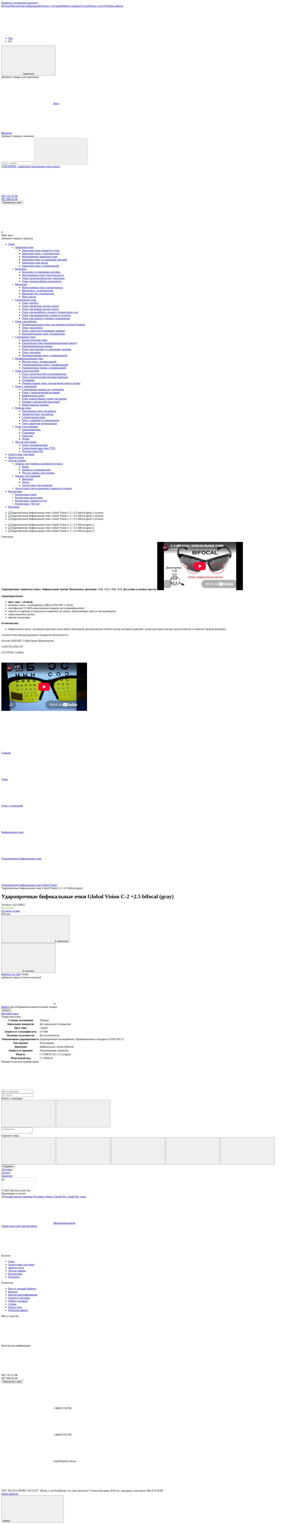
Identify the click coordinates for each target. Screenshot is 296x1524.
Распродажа (15, 491)
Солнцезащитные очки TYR (38, 448)
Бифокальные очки (33, 395)
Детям (25, 438)
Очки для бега (30, 302)
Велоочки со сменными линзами (41, 272)
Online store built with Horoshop (19, 1226)
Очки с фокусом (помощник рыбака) (43, 330)
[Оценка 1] (28, 1151)
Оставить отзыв (10, 910)
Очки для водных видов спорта (40, 306)
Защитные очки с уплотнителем (40, 253)
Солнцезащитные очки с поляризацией (45, 364)
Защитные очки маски (35, 262)
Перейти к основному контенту (19, 2)
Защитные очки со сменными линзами (44, 259)
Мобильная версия (64, 1223)
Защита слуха (16, 457)
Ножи (25, 466)
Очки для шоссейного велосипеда (42, 281)
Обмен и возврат (71, 5)
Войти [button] (5, 1006)
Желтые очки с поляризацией (39, 361)
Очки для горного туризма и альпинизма (46, 318)
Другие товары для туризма (38, 472)
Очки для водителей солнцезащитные (44, 374)
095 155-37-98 (9, 195)
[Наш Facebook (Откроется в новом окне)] (27, 32)
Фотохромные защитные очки (39, 256)
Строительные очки (33, 417)
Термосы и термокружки (36, 469)
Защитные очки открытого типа (40, 250)
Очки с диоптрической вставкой (41, 392)
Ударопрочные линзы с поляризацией (44, 367)
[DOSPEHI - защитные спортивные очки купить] (18, 1187)
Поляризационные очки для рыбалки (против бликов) (53, 324)
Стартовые (28, 432)
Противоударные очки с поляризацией (44, 355)
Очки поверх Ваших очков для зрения (44, 398)
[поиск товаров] (61, 151)
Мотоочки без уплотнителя (38, 293)
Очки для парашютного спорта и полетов (46, 315)
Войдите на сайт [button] (11, 974)
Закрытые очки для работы (37, 414)
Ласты (25, 482)
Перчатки (14, 506)
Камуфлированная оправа (37, 346)
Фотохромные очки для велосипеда (43, 275)
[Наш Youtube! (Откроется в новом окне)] (78, 32)
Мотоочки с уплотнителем (37, 290)
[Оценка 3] (138, 1151)
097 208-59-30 (9, 199)
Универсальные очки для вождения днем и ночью (51, 383)
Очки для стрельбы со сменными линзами (46, 349)
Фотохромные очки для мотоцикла (42, 287)
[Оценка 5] (248, 1151)
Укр (10, 38)
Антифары (28, 380)
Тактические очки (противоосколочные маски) (49, 343)
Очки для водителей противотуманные (45, 377)
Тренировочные (31, 429)
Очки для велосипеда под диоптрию (43, 278)
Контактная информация (25, 5)
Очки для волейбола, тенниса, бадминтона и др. (50, 312)
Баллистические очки (34, 340)
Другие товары (17, 460)
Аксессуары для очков (21, 454)
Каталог (6, 5)
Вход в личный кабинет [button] (22, 1288)
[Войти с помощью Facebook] (28, 1113)
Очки (11, 244)
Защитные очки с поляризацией (40, 265)
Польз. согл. (96, 5)
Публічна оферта (113, 5)
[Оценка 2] (83, 1151)
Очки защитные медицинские (39, 423)
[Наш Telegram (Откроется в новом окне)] (130, 32)
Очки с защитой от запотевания (40, 420)
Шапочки (27, 479)
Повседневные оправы (35, 404)
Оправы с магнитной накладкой (41, 401)
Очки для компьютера (35, 445)
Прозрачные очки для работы (39, 411)
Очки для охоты (31, 352)
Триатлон (27, 435)
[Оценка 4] (193, 1151)
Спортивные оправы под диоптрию (43, 389)
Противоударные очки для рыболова (43, 333)
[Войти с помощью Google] (83, 1113)
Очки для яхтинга (32, 327)
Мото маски (29, 296)
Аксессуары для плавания (37, 485)
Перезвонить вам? (12, 202)
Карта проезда (9, 1493)
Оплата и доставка (50, 5)
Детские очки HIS (32, 451)
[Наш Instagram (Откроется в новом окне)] (181, 32)
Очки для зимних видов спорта (40, 309)
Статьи (85, 5)
